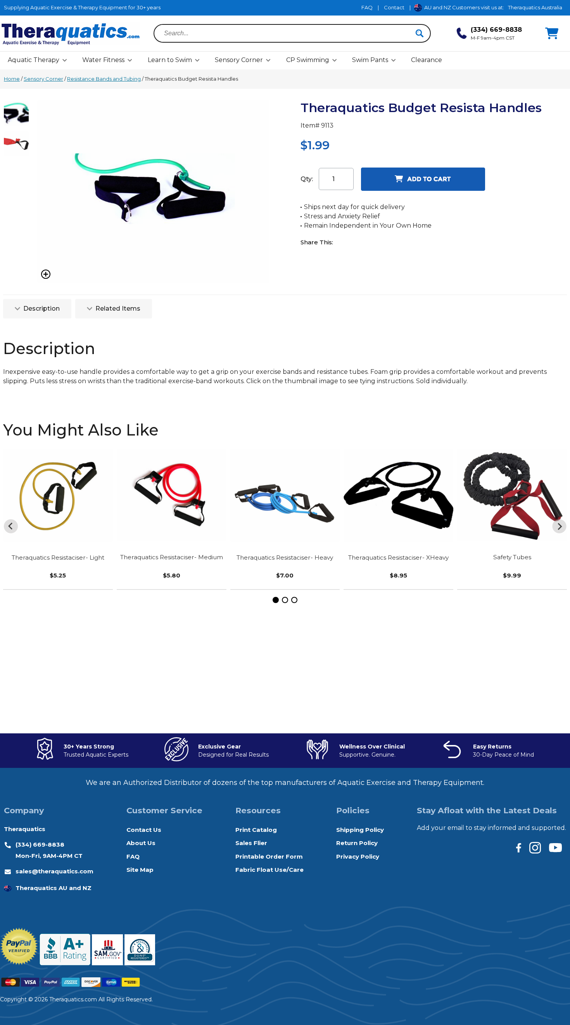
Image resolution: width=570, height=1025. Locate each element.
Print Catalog (256, 829)
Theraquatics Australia (535, 7)
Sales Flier (251, 843)
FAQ (367, 7)
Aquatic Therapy (33, 60)
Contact (394, 7)
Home (12, 79)
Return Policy (357, 843)
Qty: (307, 179)
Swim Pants (370, 60)
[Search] (419, 33)
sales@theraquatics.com (54, 871)
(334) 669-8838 (40, 844)
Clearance (426, 60)
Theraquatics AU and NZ (54, 888)
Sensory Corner (239, 60)
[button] (276, 600)
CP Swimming (307, 60)
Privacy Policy (357, 856)
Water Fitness (103, 60)
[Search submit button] (419, 33)
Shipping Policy (360, 829)
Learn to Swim (170, 60)
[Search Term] (287, 33)
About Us (140, 843)
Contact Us (143, 829)
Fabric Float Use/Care (269, 869)
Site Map (140, 869)
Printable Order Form (269, 856)
